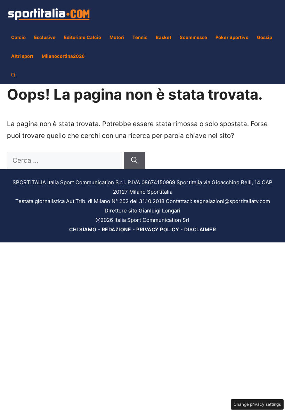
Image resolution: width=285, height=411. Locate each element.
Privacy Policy (157, 229)
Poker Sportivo (232, 37)
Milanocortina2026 (63, 56)
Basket (163, 37)
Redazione (116, 229)
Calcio (18, 37)
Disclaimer (200, 229)
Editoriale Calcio (82, 37)
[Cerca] (134, 161)
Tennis (139, 37)
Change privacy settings (257, 404)
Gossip (264, 37)
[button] (13, 74)
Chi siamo (83, 229)
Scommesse (193, 37)
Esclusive (45, 37)
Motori (116, 37)
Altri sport (22, 56)
